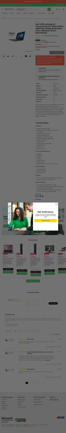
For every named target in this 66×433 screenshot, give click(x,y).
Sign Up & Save (45, 220)
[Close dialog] (56, 204)
